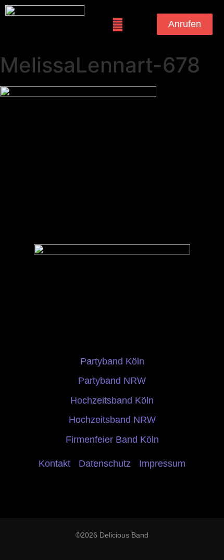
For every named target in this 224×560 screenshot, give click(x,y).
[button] (117, 24)
